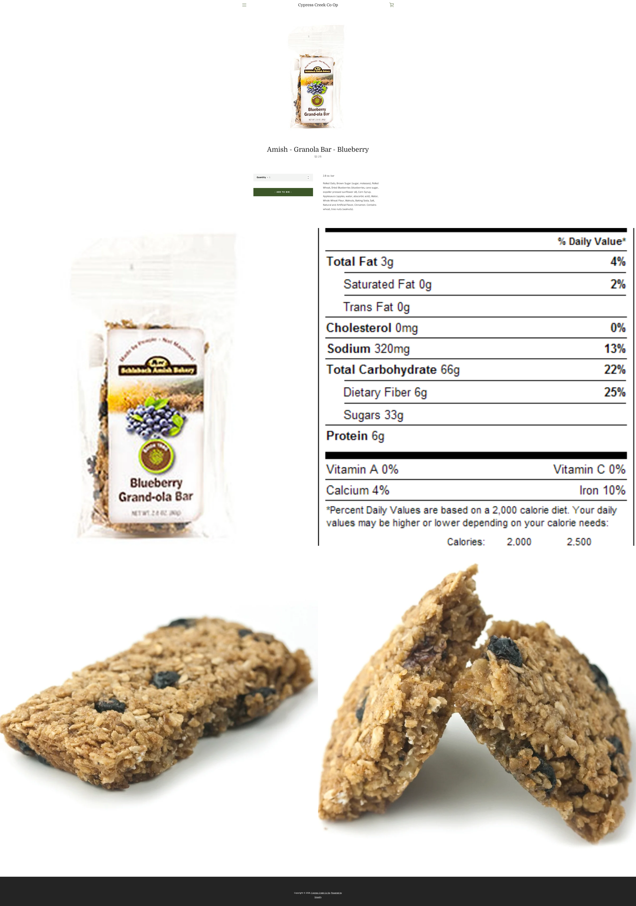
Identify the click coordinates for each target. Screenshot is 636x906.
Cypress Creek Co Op (318, 5)
